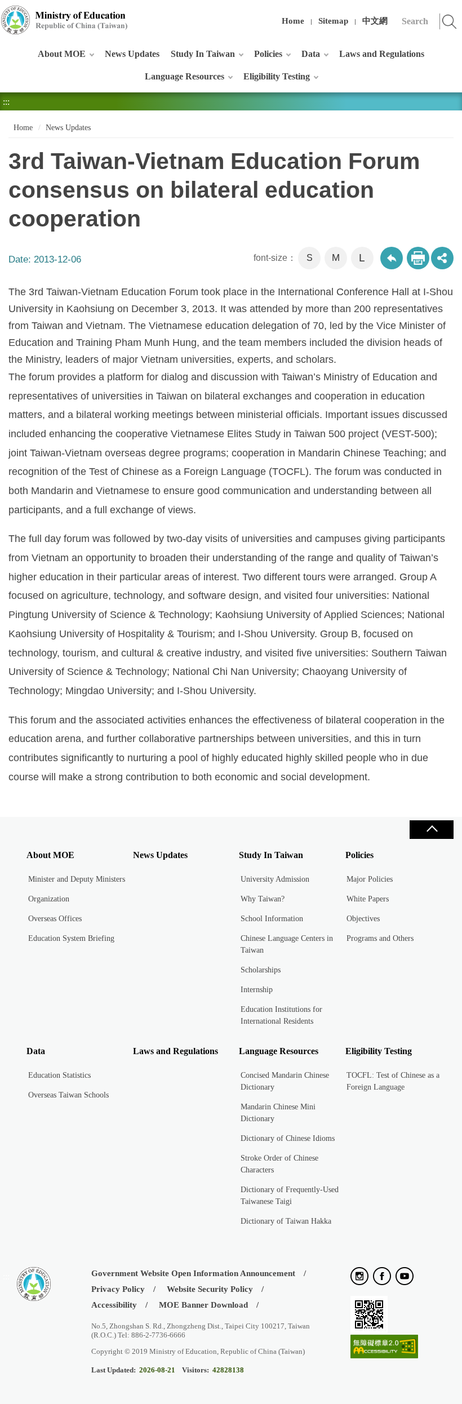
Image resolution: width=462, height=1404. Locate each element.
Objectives (363, 918)
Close (432, 829)
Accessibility (114, 1304)
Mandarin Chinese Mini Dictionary (278, 1113)
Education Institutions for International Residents (281, 1015)
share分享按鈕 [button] (442, 258)
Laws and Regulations (381, 54)
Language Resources (184, 76)
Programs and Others (380, 938)
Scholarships (261, 970)
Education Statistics (59, 1075)
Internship (257, 989)
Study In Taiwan (203, 54)
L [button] (362, 258)
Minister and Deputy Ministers (76, 879)
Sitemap (333, 20)
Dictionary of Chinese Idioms (288, 1138)
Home (293, 20)
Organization (48, 899)
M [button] (336, 257)
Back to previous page (391, 258)
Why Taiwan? (263, 899)
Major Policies (369, 879)
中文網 (375, 20)
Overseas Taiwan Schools (68, 1095)
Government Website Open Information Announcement (193, 1273)
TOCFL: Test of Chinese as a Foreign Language (392, 1081)
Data (310, 54)
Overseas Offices (55, 918)
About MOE (62, 54)
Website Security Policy (210, 1289)
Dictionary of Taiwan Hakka (286, 1221)
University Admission (275, 879)
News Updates (132, 54)
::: (6, 14)
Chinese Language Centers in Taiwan (287, 944)
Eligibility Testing (276, 76)
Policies (268, 54)
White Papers (367, 899)
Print (418, 258)
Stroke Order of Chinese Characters (279, 1164)
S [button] (309, 258)
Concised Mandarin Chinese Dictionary (285, 1081)
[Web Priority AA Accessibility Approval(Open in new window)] (384, 1347)
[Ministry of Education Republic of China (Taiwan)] (65, 20)
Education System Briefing (71, 938)
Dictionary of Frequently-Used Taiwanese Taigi (290, 1195)
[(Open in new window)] (359, 1277)
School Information (272, 918)
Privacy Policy (118, 1289)
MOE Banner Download (203, 1304)
